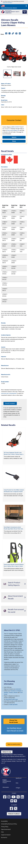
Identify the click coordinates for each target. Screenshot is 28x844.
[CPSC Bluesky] (12, 801)
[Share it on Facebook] (6, 33)
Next (25, 73)
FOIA (2, 832)
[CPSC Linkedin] (23, 797)
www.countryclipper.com (13, 130)
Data (17, 783)
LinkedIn (15, 692)
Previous (2, 73)
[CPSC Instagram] (9, 797)
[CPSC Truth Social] (16, 801)
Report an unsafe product (14, 744)
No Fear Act (4, 837)
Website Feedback (14, 814)
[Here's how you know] (14, 2)
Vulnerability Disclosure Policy (9, 824)
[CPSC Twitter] (19, 797)
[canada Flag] (9, 160)
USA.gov (18, 788)
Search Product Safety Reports (14, 584)
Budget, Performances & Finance (7, 781)
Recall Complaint (10, 403)
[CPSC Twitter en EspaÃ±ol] (16, 809)
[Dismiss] (26, 6)
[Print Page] (16, 33)
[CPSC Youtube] (14, 797)
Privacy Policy (4, 826)
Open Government (6, 829)
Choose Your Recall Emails (13, 721)
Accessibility (4, 821)
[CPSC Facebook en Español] (12, 809)
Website (14, 137)
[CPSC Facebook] (5, 797)
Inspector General (5, 835)
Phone (14, 141)
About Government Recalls (15, 597)
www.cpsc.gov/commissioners (9, 393)
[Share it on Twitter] (9, 33)
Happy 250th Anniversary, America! (9, 8)
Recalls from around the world (16, 611)
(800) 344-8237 (16, 127)
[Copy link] (20, 33)
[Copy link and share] (13, 33)
